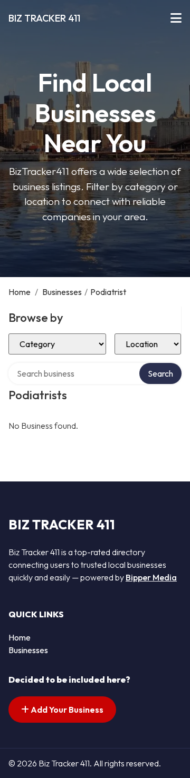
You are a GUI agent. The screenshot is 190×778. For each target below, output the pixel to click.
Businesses (62, 292)
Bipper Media (151, 577)
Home (19, 292)
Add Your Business (66, 709)
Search (160, 373)
